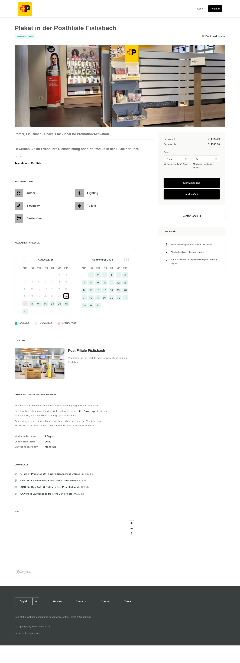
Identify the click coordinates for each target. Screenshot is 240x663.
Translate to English (28, 163)
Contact (105, 601)
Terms (128, 601)
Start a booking (191, 182)
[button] (28, 601)
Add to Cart (191, 194)
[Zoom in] (131, 523)
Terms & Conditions (80, 616)
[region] (75, 547)
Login (200, 8)
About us (81, 601)
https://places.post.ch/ (90, 411)
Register (215, 8)
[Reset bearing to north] (131, 533)
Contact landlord (192, 215)
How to (57, 601)
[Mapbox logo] (23, 572)
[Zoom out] (131, 528)
